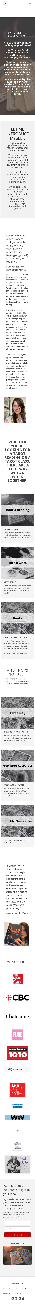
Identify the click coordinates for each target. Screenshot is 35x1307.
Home (5, 1289)
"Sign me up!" (17, 1235)
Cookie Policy (19, 1293)
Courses (12, 1289)
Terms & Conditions (23, 1289)
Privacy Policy (8, 1293)
